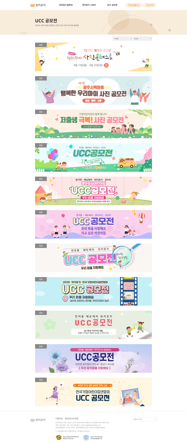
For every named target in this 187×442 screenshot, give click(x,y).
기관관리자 (149, 5)
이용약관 (59, 418)
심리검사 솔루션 (66, 4)
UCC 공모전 (112, 4)
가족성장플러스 (134, 5)
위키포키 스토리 (89, 4)
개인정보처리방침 (71, 418)
